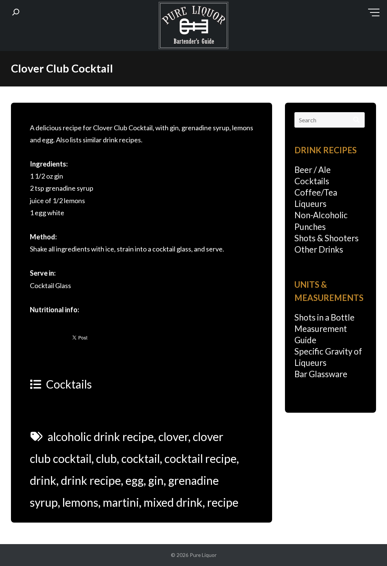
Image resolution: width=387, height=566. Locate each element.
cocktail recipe (200, 458)
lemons (80, 502)
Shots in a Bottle (324, 317)
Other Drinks (318, 249)
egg (134, 480)
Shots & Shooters (326, 238)
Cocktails (69, 384)
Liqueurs (310, 204)
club (106, 458)
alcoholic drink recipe (101, 436)
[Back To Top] (366, 546)
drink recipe (91, 480)
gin (156, 480)
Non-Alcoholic (321, 215)
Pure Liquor (203, 555)
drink (43, 480)
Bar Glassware (320, 374)
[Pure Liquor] (193, 27)
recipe (222, 502)
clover (173, 436)
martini (121, 502)
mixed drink (173, 502)
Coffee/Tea (315, 192)
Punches (310, 227)
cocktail (140, 458)
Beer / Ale (312, 170)
